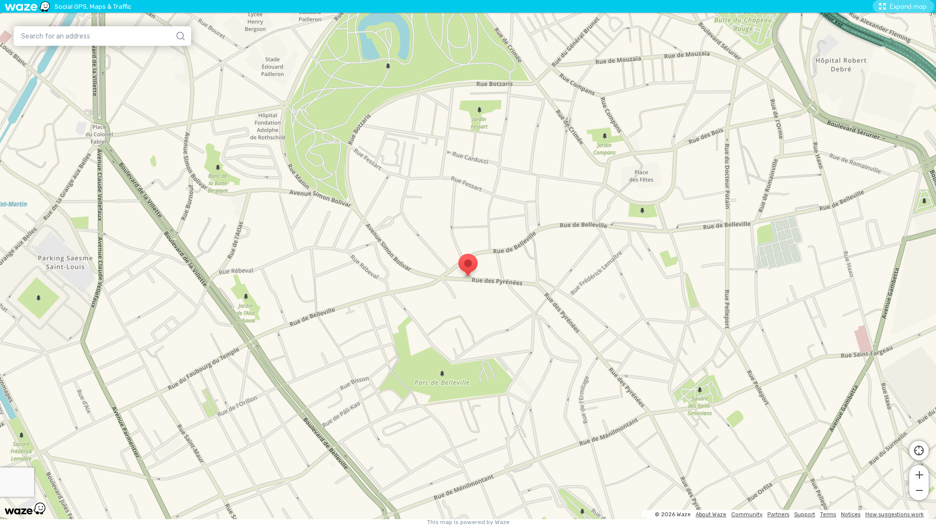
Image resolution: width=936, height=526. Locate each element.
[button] (919, 474)
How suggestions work (894, 514)
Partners (778, 514)
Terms (828, 514)
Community (746, 514)
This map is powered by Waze (468, 522)
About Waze (711, 514)
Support (804, 514)
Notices (850, 514)
